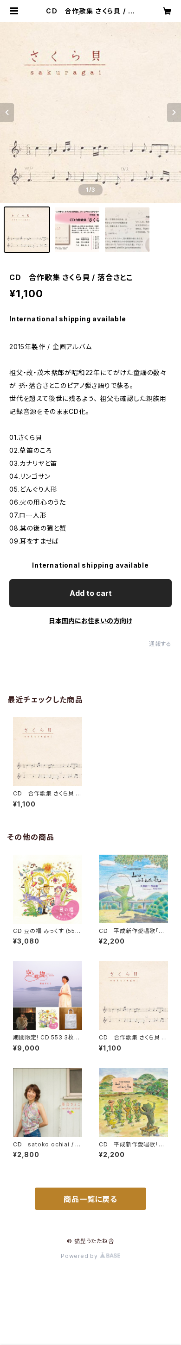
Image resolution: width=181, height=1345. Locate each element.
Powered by (80, 1255)
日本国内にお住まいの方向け (90, 621)
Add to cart (91, 593)
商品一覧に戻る (90, 1199)
